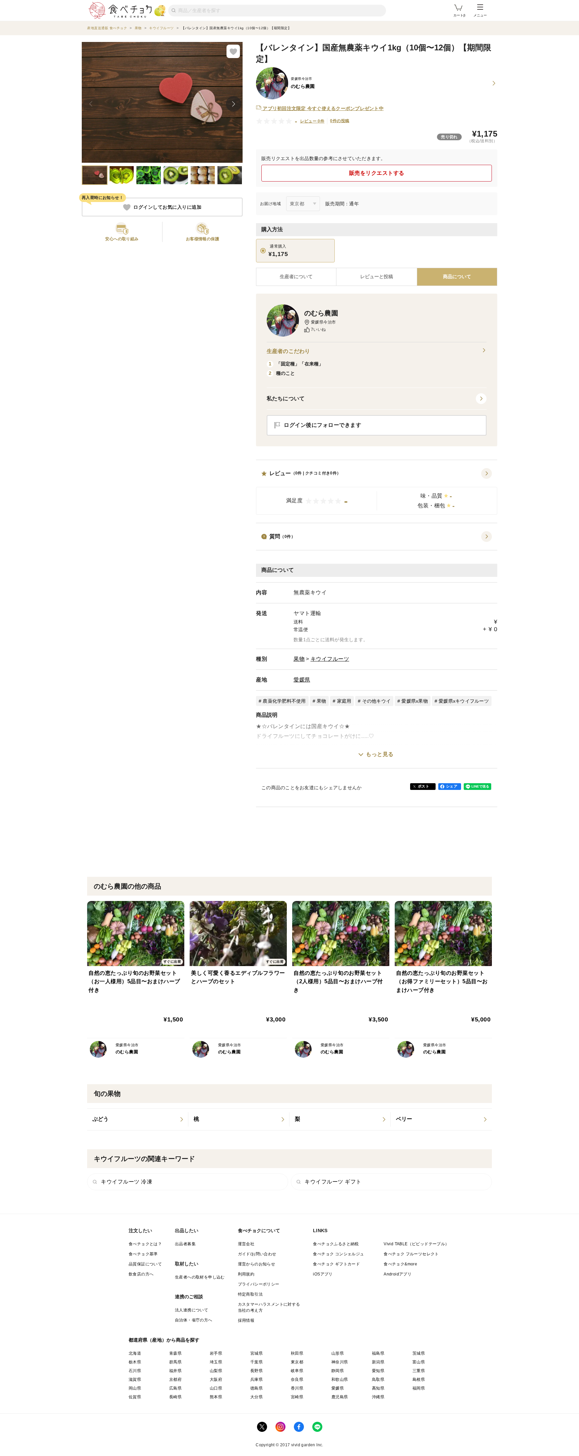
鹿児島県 (339, 1397)
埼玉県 (216, 1362)
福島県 (378, 1353)
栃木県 (135, 1362)
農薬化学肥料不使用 (284, 701)
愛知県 (378, 1370)
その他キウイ (376, 701)
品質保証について (145, 1264)
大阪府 (216, 1379)
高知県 (378, 1388)
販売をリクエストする (376, 173)
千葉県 (256, 1362)
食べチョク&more (400, 1264)
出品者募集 (185, 1244)
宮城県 (256, 1353)
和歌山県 (339, 1379)
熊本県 (216, 1397)
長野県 (256, 1370)
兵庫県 (256, 1379)
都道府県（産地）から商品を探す (164, 1340)
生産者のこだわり (288, 351)
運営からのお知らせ (256, 1264)
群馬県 (175, 1362)
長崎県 (175, 1397)
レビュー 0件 (312, 121)
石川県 (135, 1370)
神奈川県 (339, 1362)
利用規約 (246, 1274)
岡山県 (135, 1388)
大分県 (256, 1397)
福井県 (175, 1370)
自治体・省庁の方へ (193, 1320)
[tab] (376, 277)
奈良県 (297, 1379)
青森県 (175, 1353)
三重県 (418, 1370)
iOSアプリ (322, 1274)
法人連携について (191, 1310)
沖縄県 (378, 1397)
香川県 (297, 1388)
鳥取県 (378, 1379)
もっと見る (380, 754)
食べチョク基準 (143, 1254)
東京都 (297, 1362)
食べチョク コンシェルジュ (338, 1254)
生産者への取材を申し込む (200, 1277)
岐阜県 (297, 1370)
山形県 (337, 1353)
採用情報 (246, 1320)
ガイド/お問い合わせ (257, 1254)
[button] (376, 491)
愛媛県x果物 (414, 701)
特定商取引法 (250, 1294)
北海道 (135, 1353)
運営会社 (246, 1244)
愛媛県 (302, 680)
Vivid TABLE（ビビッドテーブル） (416, 1244)
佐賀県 (135, 1397)
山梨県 (216, 1370)
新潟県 (378, 1362)
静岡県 (337, 1370)
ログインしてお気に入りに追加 (167, 207)
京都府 (175, 1379)
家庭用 (344, 701)
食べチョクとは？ (145, 1244)
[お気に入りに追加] (233, 51)
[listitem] (137, 1119)
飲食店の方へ (141, 1274)
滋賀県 (135, 1379)
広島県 (175, 1388)
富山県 (418, 1362)
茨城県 (418, 1353)
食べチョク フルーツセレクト (411, 1254)
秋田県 (297, 1353)
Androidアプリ (397, 1274)
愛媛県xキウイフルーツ (464, 701)
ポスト (423, 786)
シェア (451, 786)
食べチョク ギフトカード (336, 1264)
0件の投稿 (339, 120)
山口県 (216, 1388)
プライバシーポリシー (258, 1284)
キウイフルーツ (330, 659)
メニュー (480, 15)
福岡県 (418, 1388)
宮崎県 (297, 1397)
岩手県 (216, 1353)
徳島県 (256, 1388)
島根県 (418, 1379)
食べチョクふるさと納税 (336, 1244)
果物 (299, 659)
